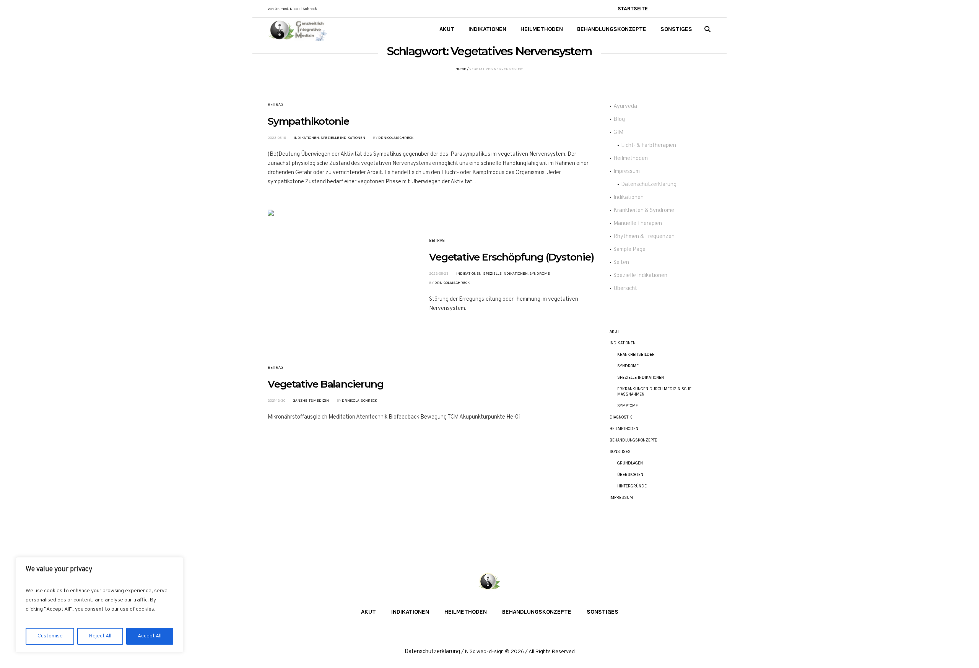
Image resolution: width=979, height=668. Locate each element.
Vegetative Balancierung (325, 384)
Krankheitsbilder (636, 354)
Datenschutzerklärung (649, 184)
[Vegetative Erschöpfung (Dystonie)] (334, 276)
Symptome (627, 405)
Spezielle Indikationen (342, 137)
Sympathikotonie (308, 121)
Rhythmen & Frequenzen (644, 236)
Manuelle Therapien (637, 223)
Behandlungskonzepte (633, 440)
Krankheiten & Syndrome (643, 210)
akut (614, 331)
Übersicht (625, 288)
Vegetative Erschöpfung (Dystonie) (511, 257)
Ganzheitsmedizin (311, 400)
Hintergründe (632, 486)
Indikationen (306, 137)
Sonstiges (620, 451)
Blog (619, 119)
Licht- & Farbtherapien (648, 145)
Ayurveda (625, 106)
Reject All (100, 636)
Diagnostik (621, 417)
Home (460, 69)
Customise (50, 636)
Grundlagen (630, 463)
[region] (99, 605)
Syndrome (539, 273)
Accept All (149, 636)
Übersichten (630, 474)
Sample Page (629, 249)
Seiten (621, 262)
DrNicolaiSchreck (395, 137)
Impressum (626, 171)
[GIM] (489, 581)
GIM (618, 132)
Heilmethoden (630, 158)
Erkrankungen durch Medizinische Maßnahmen (654, 391)
